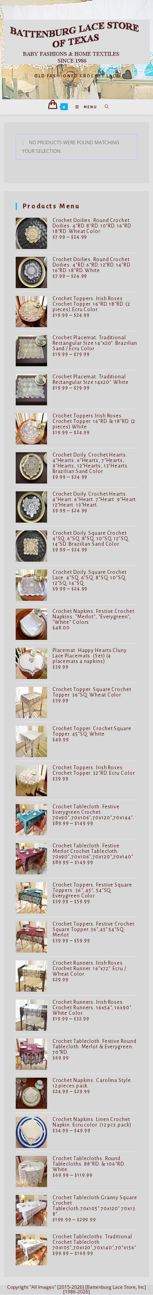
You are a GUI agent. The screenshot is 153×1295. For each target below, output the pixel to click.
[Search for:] (104, 107)
